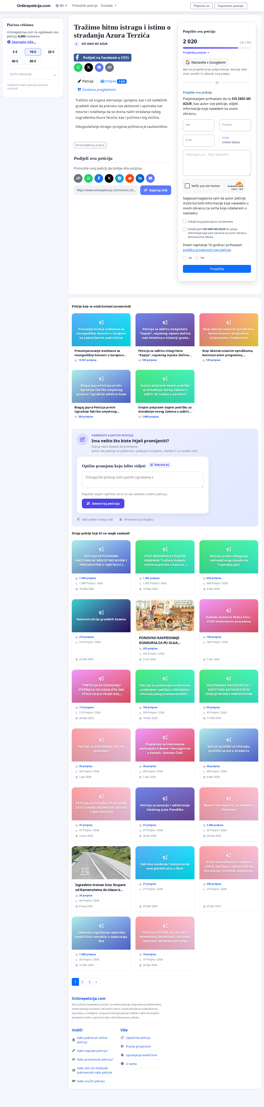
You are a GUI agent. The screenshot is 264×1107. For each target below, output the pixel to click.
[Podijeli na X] (88, 67)
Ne (202, 258)
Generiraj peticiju (106, 503)
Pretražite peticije (85, 5)
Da (190, 258)
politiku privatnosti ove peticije (207, 250)
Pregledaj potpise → (196, 52)
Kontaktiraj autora (91, 145)
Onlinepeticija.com (33, 6)
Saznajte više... (23, 42)
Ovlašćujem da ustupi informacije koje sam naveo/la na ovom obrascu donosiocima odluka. (217, 233)
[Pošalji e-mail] (99, 67)
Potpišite (217, 269)
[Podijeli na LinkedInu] (140, 178)
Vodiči (77, 1030)
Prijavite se (201, 5)
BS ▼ (63, 5)
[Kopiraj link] (109, 67)
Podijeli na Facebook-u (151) (106, 57)
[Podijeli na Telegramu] (119, 178)
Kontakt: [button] (107, 5)
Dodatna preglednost (98, 89)
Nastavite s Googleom (208, 62)
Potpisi (115, 81)
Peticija (87, 81)
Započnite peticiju (231, 5)
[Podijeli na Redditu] (129, 178)
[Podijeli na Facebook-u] (98, 178)
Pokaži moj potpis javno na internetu (210, 221)
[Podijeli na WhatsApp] (78, 67)
